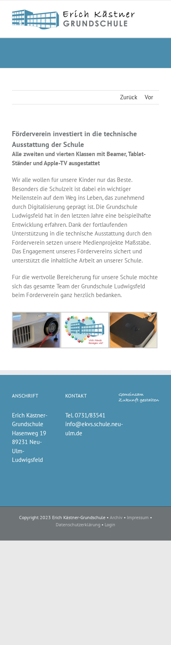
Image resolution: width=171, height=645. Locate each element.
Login (110, 524)
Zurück (128, 97)
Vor (149, 97)
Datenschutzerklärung (78, 524)
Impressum (138, 517)
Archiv (116, 517)
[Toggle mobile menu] (156, 12)
